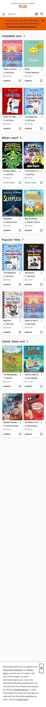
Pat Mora (9, 378)
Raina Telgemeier (33, 72)
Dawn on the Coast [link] (11, 69)
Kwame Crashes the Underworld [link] (11, 422)
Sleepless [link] (7, 219)
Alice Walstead (32, 378)
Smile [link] (27, 69)
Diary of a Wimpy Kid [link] (11, 117)
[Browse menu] (41, 14)
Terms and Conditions (12, 670)
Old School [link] (29, 273)
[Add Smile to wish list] (41, 81)
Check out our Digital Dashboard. (22, 26)
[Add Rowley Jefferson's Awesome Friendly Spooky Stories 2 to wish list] (19, 183)
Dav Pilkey (30, 174)
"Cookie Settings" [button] (20, 690)
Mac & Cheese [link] (31, 219)
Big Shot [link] (7, 321)
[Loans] (36, 14)
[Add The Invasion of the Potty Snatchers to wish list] (41, 183)
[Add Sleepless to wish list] (19, 230)
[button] (20, 69)
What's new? (11, 138)
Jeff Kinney (10, 120)
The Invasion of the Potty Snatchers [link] (32, 171)
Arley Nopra (10, 72)
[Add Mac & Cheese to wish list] (41, 230)
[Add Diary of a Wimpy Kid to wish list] (19, 128)
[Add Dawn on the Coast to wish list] (19, 81)
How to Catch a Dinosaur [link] (32, 375)
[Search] (3, 14)
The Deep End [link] (31, 117)
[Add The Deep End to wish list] (41, 128)
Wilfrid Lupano (32, 426)
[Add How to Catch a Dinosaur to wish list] (41, 386)
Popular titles (11, 239)
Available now (12, 36)
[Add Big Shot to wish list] (19, 332)
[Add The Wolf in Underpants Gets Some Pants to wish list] (41, 434)
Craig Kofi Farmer (12, 426)
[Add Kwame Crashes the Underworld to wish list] (19, 434)
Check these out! (14, 341)
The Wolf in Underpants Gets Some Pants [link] (32, 422)
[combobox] (18, 14)
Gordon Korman (11, 222)
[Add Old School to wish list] (41, 284)
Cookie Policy (22, 699)
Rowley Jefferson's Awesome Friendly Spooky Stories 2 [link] (11, 171)
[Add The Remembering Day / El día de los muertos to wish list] (19, 386)
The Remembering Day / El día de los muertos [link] (11, 375)
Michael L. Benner (33, 222)
